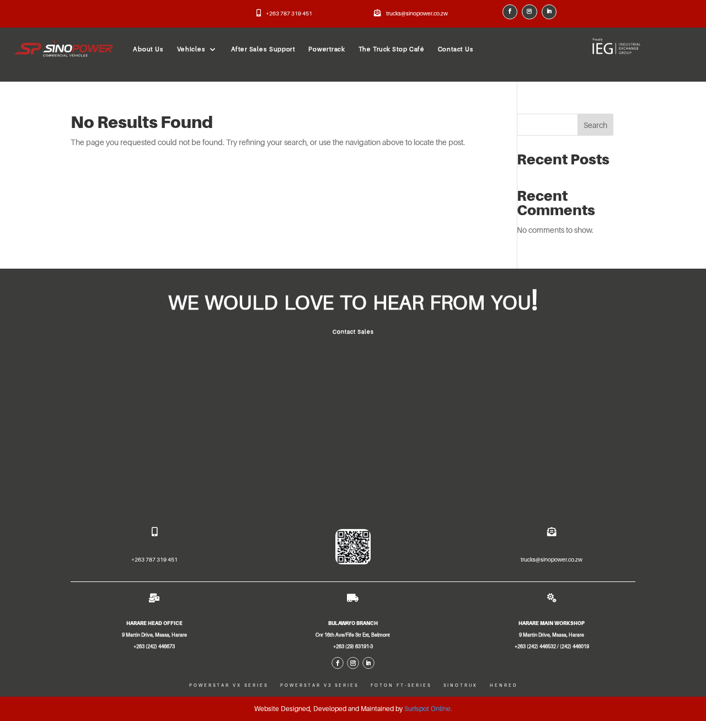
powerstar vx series (228, 685)
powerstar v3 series (319, 685)
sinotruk (460, 685)
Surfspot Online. (428, 708)
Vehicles (191, 48)
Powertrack (326, 48)
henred (503, 685)
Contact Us (456, 48)
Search (595, 125)
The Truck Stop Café (392, 48)
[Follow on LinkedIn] (549, 12)
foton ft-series (401, 685)
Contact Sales (353, 331)
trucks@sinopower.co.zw (417, 13)
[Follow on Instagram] (529, 12)
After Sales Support (263, 48)
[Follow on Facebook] (510, 12)
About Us (148, 48)
